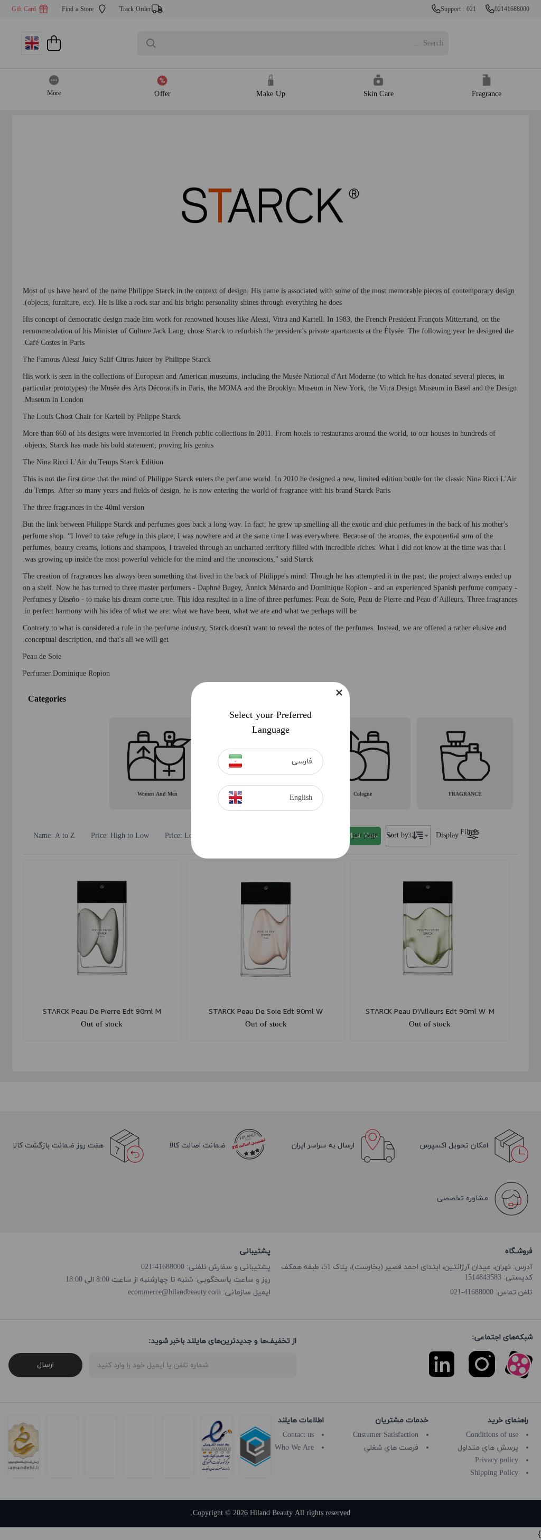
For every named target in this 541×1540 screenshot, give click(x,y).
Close (339, 692)
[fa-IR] (235, 761)
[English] (235, 797)
